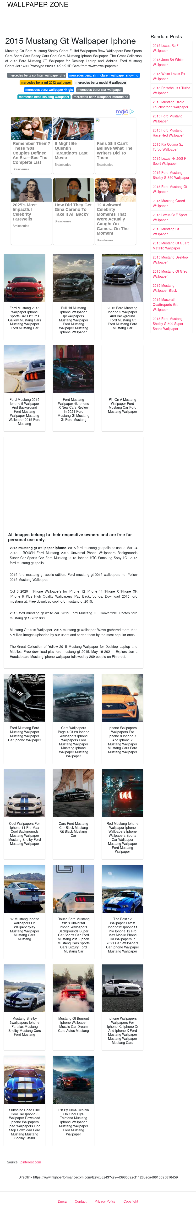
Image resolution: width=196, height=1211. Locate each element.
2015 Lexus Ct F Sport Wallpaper (170, 217)
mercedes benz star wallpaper (99, 89)
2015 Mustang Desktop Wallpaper (170, 259)
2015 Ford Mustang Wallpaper (168, 118)
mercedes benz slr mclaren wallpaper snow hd (103, 75)
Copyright (131, 1201)
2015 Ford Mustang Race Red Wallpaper (168, 133)
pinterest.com (31, 1162)
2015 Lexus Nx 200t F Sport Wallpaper (169, 161)
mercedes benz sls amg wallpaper (44, 96)
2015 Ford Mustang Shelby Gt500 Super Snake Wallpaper (168, 323)
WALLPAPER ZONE (37, 4)
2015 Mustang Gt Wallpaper (166, 231)
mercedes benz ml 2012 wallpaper (46, 82)
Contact (81, 1201)
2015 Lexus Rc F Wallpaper (166, 48)
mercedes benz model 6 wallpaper (101, 82)
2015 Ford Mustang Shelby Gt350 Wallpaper (171, 175)
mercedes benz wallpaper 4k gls (49, 89)
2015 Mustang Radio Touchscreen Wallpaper (170, 104)
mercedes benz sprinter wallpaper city (37, 75)
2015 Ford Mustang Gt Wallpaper (170, 189)
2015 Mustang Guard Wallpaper (169, 203)
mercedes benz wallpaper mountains (101, 96)
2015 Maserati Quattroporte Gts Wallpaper (165, 304)
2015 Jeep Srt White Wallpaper (168, 62)
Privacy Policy (105, 1201)
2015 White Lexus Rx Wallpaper (169, 76)
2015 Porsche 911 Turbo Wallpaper (171, 90)
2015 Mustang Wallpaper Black (165, 288)
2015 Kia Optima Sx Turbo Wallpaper (168, 147)
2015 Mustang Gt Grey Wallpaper (170, 274)
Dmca (62, 1201)
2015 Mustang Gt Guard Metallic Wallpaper (171, 245)
